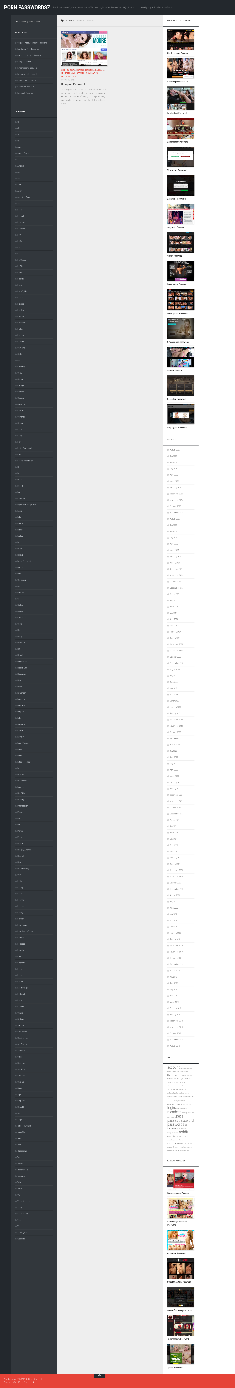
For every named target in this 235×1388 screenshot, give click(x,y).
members (174, 1112)
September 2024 (176, 588)
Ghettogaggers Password (178, 53)
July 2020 (173, 901)
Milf (18, 824)
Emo (19, 473)
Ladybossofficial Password (28, 49)
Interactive (21, 699)
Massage (21, 799)
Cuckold (20, 410)
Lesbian (20, 774)
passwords (175, 1124)
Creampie (21, 404)
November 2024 (176, 575)
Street (20, 1113)
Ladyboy (20, 737)
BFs (18, 253)
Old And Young (92, 73)
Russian (20, 1006)
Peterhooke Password (26, 80)
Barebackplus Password (177, 81)
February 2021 (175, 857)
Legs (19, 768)
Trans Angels (22, 1170)
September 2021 (176, 814)
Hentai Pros (22, 661)
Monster (20, 837)
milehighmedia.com (188, 1113)
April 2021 (174, 845)
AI (18, 159)
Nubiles (20, 862)
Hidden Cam (22, 668)
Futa (19, 573)
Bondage (21, 310)
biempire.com (184, 1072)
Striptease (21, 1119)
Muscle (20, 843)
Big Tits (20, 266)
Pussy (19, 975)
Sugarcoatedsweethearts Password (32, 43)
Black (19, 285)
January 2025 (175, 563)
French (20, 567)
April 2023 (174, 694)
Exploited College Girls (26, 504)
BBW (19, 235)
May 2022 (173, 763)
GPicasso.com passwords (178, 342)
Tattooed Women (24, 1126)
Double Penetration (25, 461)
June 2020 (174, 908)
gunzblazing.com (173, 1104)
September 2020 (176, 889)
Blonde (20, 297)
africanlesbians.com (173, 1072)
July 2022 (173, 751)
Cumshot (21, 417)
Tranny (20, 1163)
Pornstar (20, 950)
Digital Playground (24, 448)
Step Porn (21, 1101)
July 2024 (173, 600)
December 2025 (176, 494)
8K (18, 141)
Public (19, 969)
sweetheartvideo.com (186, 1147)
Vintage (20, 1207)
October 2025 (175, 506)
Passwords (66, 76)
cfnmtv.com (181, 1082)
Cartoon (20, 354)
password (186, 1120)
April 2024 (174, 619)
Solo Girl (20, 1082)
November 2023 (176, 650)
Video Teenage (23, 1201)
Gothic (20, 605)
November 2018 (176, 1027)
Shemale (21, 1050)
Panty (19, 881)
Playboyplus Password (177, 427)
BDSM (19, 241)
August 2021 (175, 820)
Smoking (21, 1069)
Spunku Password (175, 1367)
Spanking (21, 1088)
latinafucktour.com (186, 1104)
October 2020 (175, 883)
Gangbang (21, 580)
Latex (19, 749)
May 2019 (173, 989)
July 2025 (173, 525)
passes (172, 1120)
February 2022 (175, 782)
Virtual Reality (22, 1213)
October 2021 (175, 807)
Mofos (20, 831)
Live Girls (21, 793)
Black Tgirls (22, 291)
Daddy (19, 429)
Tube (19, 1182)
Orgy (19, 875)
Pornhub (20, 937)
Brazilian (20, 316)
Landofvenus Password (177, 284)
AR (18, 178)
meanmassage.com (181, 1108)
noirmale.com (171, 1117)
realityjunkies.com (173, 1133)
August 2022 (175, 745)
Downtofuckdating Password (179, 1310)
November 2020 (176, 876)
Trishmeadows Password (178, 1339)
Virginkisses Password (176, 170)
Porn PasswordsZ (27, 7)
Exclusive (89, 70)
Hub (19, 680)
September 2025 (176, 512)
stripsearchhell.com (173, 1147)
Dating (19, 435)
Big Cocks (71, 70)
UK (18, 1195)
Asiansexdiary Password (177, 141)
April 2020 (174, 920)
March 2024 (174, 625)
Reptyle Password (24, 61)
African (20, 147)
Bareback (21, 228)
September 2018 (176, 1039)
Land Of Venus (23, 743)
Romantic (21, 1000)
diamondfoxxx (171, 1089)
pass (179, 1116)
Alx (34, 1382)
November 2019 (176, 952)
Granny (20, 611)
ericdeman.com (184, 1093)
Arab (19, 184)
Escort (20, 486)
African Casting (23, 153)
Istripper (20, 712)
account (173, 1067)
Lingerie (20, 787)
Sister (19, 1057)
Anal (19, 172)
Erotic (19, 479)
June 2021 (174, 832)
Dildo (19, 454)
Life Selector (22, 781)
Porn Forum (22, 925)
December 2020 (176, 870)
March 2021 (174, 851)
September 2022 (176, 738)
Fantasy (20, 536)
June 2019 (174, 983)
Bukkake (20, 341)
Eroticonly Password (25, 93)
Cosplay (20, 398)
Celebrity (21, 366)
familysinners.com (188, 1096)
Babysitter (21, 216)
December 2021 (176, 795)
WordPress (19, 1382)
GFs (19, 599)
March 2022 (174, 776)
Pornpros (21, 944)
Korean (20, 730)
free (170, 1100)
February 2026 (175, 487)
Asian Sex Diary (23, 197)
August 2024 (175, 594)
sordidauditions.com (186, 1143)
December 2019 (176, 945)
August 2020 (175, 895)
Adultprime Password (176, 199)
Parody (20, 887)
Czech (20, 423)
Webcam (21, 1239)
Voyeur (20, 1220)
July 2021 (173, 826)
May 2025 (173, 537)
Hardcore (99, 70)
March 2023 (174, 701)
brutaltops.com (171, 1079)
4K (18, 128)
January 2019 (175, 1014)
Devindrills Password (25, 87)
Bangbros (21, 222)
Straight (20, 1107)
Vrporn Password (174, 256)
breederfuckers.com (186, 1075)
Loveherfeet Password (177, 113)
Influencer (21, 693)
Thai (19, 1144)
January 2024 (175, 638)
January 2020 (175, 939)
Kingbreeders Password (27, 68)
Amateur (20, 166)
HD (62, 73)
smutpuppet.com (173, 1143)
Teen (19, 1138)
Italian (19, 718)
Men (19, 818)
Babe (63, 70)
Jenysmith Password (176, 227)
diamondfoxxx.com (181, 1089)
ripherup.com (182, 1136)
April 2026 (174, 475)
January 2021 (175, 864)
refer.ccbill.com (172, 1136)
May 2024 (173, 613)
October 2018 (175, 1033)
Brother (20, 329)
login (171, 1107)
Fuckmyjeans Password (177, 313)
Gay (18, 586)
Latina (19, 755)
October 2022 (175, 732)
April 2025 (174, 544)
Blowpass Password (73, 84)
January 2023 (175, 713)
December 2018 (176, 1021)
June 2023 (174, 682)
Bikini (19, 272)
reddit (183, 1132)
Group (19, 624)
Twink (19, 1188)
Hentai (20, 655)
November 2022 (176, 726)
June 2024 (174, 606)
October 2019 (175, 958)
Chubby (20, 379)
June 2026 (174, 462)
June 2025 (174, 531)
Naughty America (24, 850)
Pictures (20, 906)
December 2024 (176, 569)
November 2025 (176, 500)
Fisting (20, 555)
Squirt (19, 1094)
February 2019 (175, 1008)
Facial (19, 511)
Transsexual (22, 1176)
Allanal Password (174, 370)
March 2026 (174, 481)
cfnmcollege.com (172, 1082)
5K (18, 134)
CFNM (19, 373)
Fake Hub (21, 517)
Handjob (20, 636)
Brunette (20, 335)
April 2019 (174, 995)
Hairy (19, 630)
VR (18, 1226)
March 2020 (174, 926)
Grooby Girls (22, 617)
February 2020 (175, 933)
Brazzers (21, 322)
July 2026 (173, 456)
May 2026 (173, 468)
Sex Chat (21, 1025)
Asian (19, 191)
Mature (20, 812)
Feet (19, 542)
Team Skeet (22, 1132)
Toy (18, 1157)
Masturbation (22, 806)
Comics (20, 392)
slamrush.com (183, 1140)
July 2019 (173, 977)
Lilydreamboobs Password (178, 1193)
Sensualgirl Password (176, 399)
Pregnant (21, 962)
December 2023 (176, 644)
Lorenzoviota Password (27, 74)
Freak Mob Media (24, 561)
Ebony (19, 467)
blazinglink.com (173, 1075)
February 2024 (175, 632)
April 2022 (174, 770)
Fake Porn (21, 523)
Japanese (21, 724)
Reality (20, 981)
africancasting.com (186, 1068)
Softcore (21, 1075)
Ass (19, 203)
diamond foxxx (186, 1086)
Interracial (70, 73)
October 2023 (175, 657)
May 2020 (173, 914)
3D (18, 122)
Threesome (22, 1151)
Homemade (22, 674)
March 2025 (174, 550)
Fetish (19, 548)
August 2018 (175, 1046)
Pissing (20, 912)
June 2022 (174, 757)
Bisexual (20, 279)
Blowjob (80, 70)
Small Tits (21, 1063)
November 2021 (176, 801)
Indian (19, 686)
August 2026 (175, 450)
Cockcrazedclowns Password (29, 55)
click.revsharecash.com (174, 1086)
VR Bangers (22, 1232)
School (20, 1013)
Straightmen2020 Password (179, 1282)
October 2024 (175, 581)
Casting (20, 360)
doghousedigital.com (173, 1093)
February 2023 (175, 707)
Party (19, 893)
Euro (19, 492)
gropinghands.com (179, 1101)
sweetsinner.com (172, 1150)
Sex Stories (22, 1044)
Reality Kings (22, 988)
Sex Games (22, 1031)
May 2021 (173, 839)
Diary (19, 442)
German (20, 592)
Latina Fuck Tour (23, 762)
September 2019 (176, 964)
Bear (19, 247)
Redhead (21, 994)
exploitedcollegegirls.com (175, 1096)
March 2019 (174, 1002)
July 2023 (173, 675)
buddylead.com (183, 1078)
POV (74, 76)
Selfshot (20, 1019)
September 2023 (176, 663)
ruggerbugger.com (172, 1140)
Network (80, 73)
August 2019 (175, 970)
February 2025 (175, 556)
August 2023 (175, 669)
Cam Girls (21, 348)
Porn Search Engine (25, 931)
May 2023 (173, 688)
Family (19, 530)
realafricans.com (182, 1129)
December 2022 (176, 719)
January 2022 (175, 788)
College (20, 385)
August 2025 (175, 519)
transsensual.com (183, 1150)
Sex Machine (22, 1038)
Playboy (20, 919)
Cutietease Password (176, 1253)
